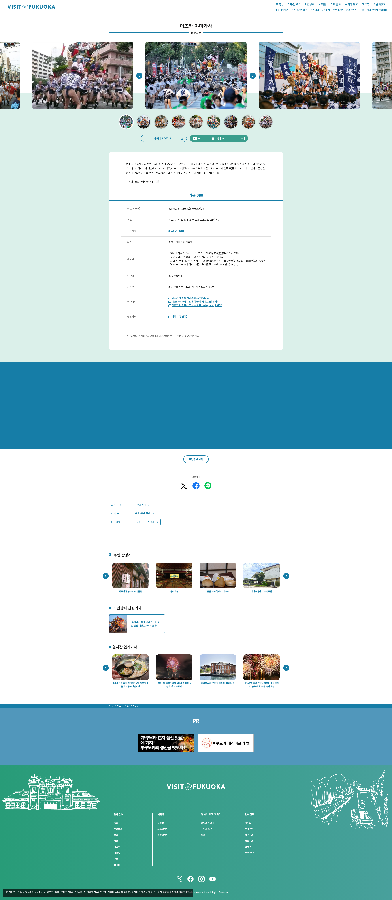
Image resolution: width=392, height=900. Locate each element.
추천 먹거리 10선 (299, 10)
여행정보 (352, 4)
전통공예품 (351, 10)
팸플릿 (160, 822)
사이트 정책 (206, 828)
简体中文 (249, 834)
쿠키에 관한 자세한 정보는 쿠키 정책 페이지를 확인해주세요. (161, 892)
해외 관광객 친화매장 (377, 10)
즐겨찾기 (381, 4)
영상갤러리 (162, 834)
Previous (139, 76)
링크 (203, 834)
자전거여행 (338, 10)
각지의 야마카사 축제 (144, 521)
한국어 (248, 846)
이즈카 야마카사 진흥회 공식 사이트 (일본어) (195, 301)
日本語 (248, 822)
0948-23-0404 (176, 231)
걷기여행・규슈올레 (320, 10)
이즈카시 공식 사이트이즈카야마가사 (191, 298)
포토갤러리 (162, 828)
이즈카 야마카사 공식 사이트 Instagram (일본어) (197, 305)
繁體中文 (249, 840)
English (249, 828)
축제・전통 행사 (142, 513)
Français (249, 852)
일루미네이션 (281, 10)
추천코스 (295, 4)
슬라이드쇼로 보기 (163, 138)
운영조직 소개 (208, 822)
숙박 (362, 10)
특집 (281, 4)
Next (253, 76)
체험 (323, 4)
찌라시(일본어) (179, 316)
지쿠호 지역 (140, 504)
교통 (366, 4)
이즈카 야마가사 (132, 705)
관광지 (311, 4)
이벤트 (337, 4)
